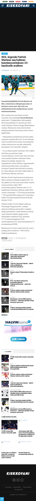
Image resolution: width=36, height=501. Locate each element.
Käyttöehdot (17, 487)
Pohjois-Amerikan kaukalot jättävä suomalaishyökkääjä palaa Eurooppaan (22, 308)
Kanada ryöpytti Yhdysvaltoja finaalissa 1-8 (22, 273)
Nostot (11, 238)
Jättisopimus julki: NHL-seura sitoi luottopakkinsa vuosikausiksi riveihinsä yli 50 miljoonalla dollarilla (26, 433)
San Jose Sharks (7, 240)
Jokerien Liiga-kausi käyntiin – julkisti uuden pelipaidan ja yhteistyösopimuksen (21, 265)
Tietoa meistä (27, 487)
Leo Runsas (5, 70)
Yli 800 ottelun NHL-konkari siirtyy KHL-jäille (22, 357)
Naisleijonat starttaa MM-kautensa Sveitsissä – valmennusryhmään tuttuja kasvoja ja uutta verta (22, 300)
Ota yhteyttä (19, 489)
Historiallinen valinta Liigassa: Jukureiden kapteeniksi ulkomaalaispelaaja (19, 256)
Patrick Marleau (21, 238)
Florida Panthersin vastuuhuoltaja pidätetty (26, 453)
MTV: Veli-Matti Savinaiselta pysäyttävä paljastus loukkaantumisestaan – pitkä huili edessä (20, 283)
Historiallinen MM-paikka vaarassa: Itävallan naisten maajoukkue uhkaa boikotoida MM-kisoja (21, 393)
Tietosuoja (8, 487)
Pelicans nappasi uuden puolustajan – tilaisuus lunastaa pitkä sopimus (21, 291)
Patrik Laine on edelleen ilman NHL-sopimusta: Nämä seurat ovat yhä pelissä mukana (8, 455)
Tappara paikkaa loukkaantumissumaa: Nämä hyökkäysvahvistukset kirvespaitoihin (22, 367)
